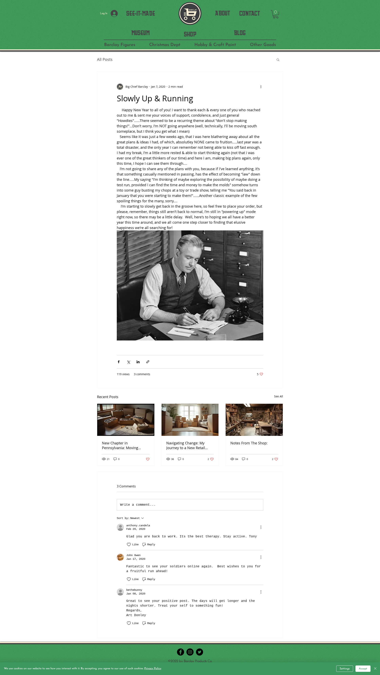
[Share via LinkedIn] (138, 362)
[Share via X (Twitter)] (128, 362)
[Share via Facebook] (119, 362)
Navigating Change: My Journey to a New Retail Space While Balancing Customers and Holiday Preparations (185, 445)
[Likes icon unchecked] (128, 544)
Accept (363, 668)
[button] (276, 14)
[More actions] (260, 86)
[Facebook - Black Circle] (180, 652)
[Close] (375, 668)
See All (278, 396)
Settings (345, 668)
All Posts (105, 59)
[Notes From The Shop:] (254, 420)
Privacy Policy (152, 668)
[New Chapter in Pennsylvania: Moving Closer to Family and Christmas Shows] (125, 420)
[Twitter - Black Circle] (199, 652)
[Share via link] (148, 362)
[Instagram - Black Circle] (190, 652)
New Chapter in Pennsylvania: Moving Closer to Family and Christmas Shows (120, 445)
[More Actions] (260, 527)
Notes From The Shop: (249, 443)
